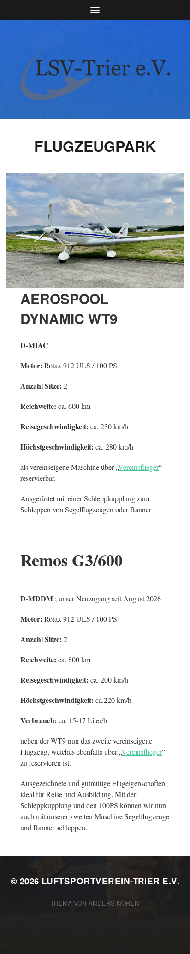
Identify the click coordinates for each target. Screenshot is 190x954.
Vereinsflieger (138, 467)
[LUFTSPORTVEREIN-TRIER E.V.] (95, 69)
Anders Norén (114, 903)
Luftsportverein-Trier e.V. (110, 881)
